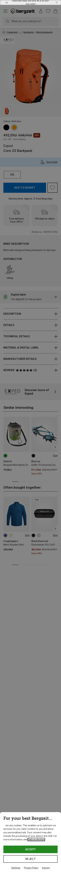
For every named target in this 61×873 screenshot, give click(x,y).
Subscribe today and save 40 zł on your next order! (30, 2)
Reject (30, 859)
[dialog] (30, 842)
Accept (30, 849)
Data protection (36, 839)
